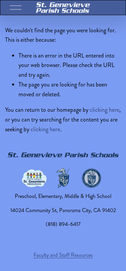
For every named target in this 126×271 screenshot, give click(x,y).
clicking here (104, 109)
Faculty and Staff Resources (63, 255)
